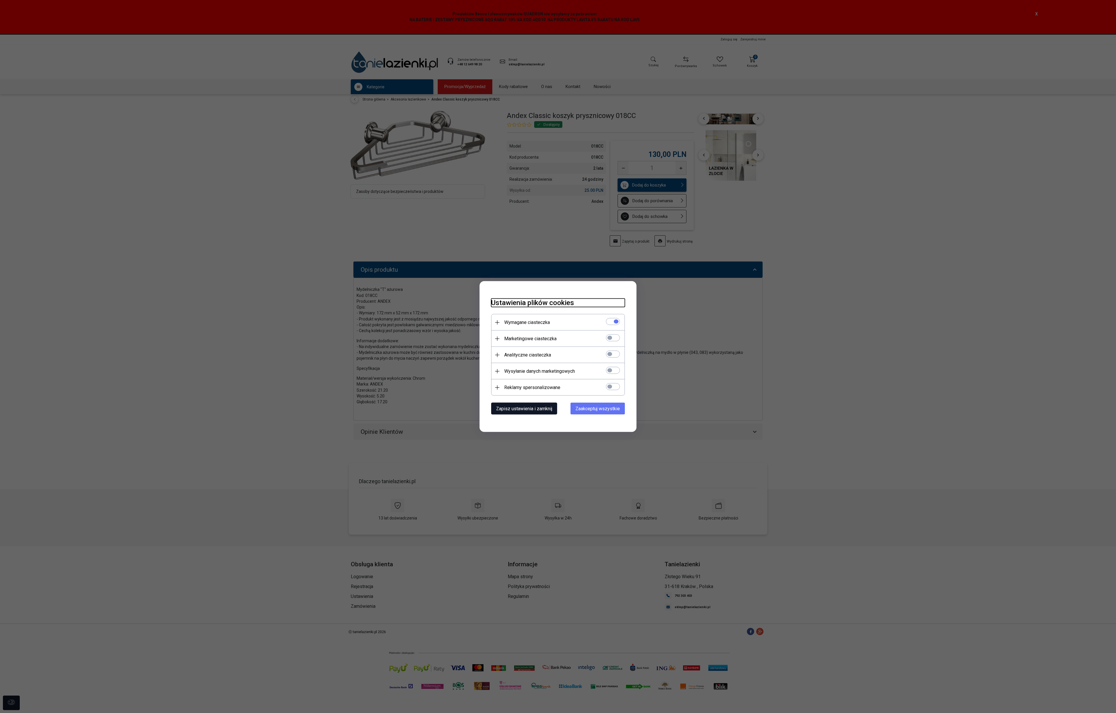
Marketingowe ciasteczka (530, 338)
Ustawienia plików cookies (532, 303)
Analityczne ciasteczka (527, 355)
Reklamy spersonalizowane (532, 387)
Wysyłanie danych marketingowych (539, 371)
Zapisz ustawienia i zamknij (524, 408)
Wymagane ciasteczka (527, 322)
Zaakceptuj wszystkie (597, 408)
